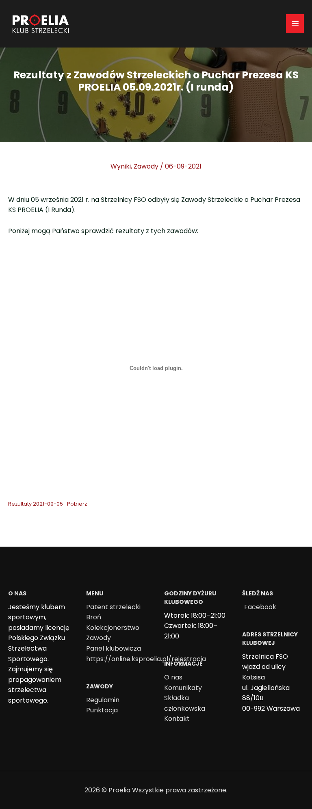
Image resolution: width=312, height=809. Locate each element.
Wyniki (120, 166)
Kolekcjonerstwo (112, 627)
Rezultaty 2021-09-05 (35, 503)
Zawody (146, 166)
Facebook (260, 607)
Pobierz (77, 503)
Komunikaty (183, 687)
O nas (173, 677)
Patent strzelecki (113, 607)
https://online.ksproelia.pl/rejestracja (146, 659)
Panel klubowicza (113, 648)
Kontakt (177, 718)
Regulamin (102, 700)
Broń (93, 617)
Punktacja (102, 710)
